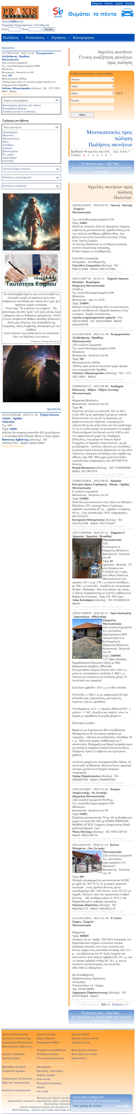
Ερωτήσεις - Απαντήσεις (50, 1070)
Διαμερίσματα (10, 132)
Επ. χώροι (8, 154)
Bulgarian (97, 3)
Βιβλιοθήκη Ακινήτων (14, 1066)
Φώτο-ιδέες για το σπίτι (84, 1053)
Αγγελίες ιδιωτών (80, 1034)
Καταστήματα (10, 151)
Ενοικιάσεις (35, 37)
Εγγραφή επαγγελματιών (17, 25)
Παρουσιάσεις (78, 1058)
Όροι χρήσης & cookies (87, 1106)
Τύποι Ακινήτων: (13, 127)
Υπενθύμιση (41, 25)
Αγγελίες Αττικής (46, 1034)
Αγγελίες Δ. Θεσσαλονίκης (16, 1038)
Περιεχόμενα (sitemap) (49, 1083)
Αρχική (41, 1087)
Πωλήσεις (11, 37)
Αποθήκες (8, 144)
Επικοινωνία (43, 1078)
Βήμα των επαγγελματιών (16, 1082)
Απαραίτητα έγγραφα (13, 1070)
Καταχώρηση (83, 37)
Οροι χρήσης (43, 1066)
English (119, 3)
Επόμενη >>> (120, 1004)
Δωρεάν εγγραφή (46, 1074)
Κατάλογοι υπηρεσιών (15, 185)
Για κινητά (42, 1091)
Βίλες (6, 141)
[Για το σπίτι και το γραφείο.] (31, 222)
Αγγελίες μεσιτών (80, 1042)
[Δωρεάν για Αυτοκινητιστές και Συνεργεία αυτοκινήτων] (93, 17)
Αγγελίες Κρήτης (11, 1058)
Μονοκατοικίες (11, 138)
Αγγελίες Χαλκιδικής (13, 1053)
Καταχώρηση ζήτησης (14, 108)
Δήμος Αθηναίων (46, 1038)
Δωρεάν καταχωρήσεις (16, 100)
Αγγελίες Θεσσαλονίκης (15, 1034)
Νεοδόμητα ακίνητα (47, 1053)
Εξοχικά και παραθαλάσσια (51, 1049)
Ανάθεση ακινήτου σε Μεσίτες (19, 111)
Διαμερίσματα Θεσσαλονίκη (17, 1042)
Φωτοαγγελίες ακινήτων (84, 1049)
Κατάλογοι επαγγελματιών (17, 177)
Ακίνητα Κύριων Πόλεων (16, 168)
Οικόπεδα (8, 160)
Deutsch (109, 3)
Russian (129, 3)
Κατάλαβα (123, 1106)
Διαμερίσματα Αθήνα (48, 1042)
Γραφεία (7, 147)
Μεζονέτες (8, 135)
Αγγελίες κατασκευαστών (85, 1038)
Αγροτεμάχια (10, 157)
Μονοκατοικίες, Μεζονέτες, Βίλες (18, 1046)
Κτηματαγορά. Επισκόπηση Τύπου (18, 1078)
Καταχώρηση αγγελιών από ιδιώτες (22, 105)
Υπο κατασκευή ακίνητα (50, 1058)
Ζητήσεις (58, 37)
